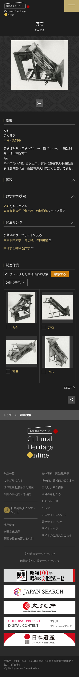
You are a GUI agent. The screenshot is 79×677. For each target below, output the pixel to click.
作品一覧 (9, 473)
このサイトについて (54, 514)
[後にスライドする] (69, 387)
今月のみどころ (51, 494)
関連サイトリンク (53, 521)
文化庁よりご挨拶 (53, 487)
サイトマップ (50, 528)
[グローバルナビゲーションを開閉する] (71, 6)
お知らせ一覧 (50, 501)
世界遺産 (9, 524)
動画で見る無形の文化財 (19, 538)
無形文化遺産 (12, 531)
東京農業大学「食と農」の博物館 (26, 210)
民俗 (6, 140)
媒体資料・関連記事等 (55, 473)
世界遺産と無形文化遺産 (19, 487)
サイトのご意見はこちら (57, 535)
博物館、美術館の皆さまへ (58, 480)
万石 (6, 206)
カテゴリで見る (13, 480)
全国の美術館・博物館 (17, 494)
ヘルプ (46, 508)
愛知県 (16, 140)
